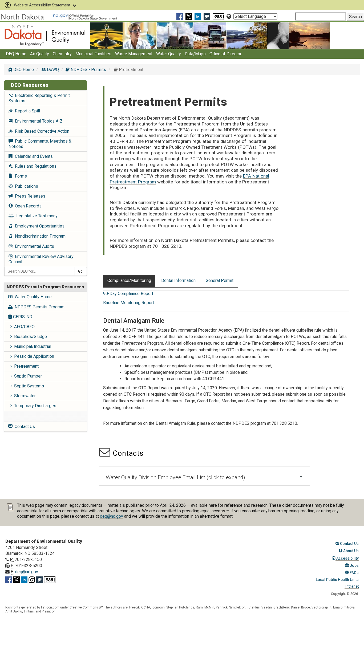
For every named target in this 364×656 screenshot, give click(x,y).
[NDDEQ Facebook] (180, 16)
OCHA (145, 607)
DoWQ (52, 69)
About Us (350, 551)
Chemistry (62, 53)
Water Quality (168, 53)
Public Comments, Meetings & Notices (40, 144)
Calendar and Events (33, 156)
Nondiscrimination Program (39, 236)
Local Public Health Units (337, 580)
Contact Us (24, 426)
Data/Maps (195, 53)
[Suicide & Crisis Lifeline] (219, 16)
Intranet (352, 586)
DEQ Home (16, 53)
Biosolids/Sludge (29, 336)
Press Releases (29, 196)
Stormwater (24, 395)
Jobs (354, 565)
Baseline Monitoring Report (128, 302)
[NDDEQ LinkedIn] (199, 16)
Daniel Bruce (300, 607)
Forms (20, 176)
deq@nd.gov (111, 516)
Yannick (222, 607)
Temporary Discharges (34, 405)
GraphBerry (281, 607)
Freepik (134, 607)
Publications (25, 186)
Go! (80, 271)
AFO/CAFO (23, 326)
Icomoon (158, 607)
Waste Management (133, 53)
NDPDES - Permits (88, 69)
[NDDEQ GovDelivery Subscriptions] (208, 16)
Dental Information (178, 280)
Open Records (27, 206)
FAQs (354, 573)
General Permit (219, 280)
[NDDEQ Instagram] (32, 578)
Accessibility (347, 558)
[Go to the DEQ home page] (45, 35)
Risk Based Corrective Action (41, 131)
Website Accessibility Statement (42, 5)
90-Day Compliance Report (128, 293)
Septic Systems (28, 385)
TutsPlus (253, 607)
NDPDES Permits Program (38, 306)
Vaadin (266, 607)
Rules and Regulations (34, 166)
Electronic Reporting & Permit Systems (39, 98)
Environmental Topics (38, 121)
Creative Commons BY (86, 607)
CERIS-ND (22, 316)
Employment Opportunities (38, 226)
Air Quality (39, 53)
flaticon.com (50, 607)
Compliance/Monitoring (129, 280)
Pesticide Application (33, 356)
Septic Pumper (27, 376)
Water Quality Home (32, 296)
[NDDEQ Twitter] (189, 16)
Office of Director (225, 53)
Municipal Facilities (93, 53)
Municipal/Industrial (31, 346)
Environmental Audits (33, 246)
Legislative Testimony (36, 215)
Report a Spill (26, 110)
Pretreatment (25, 366)
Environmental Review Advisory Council (41, 259)
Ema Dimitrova (344, 607)
